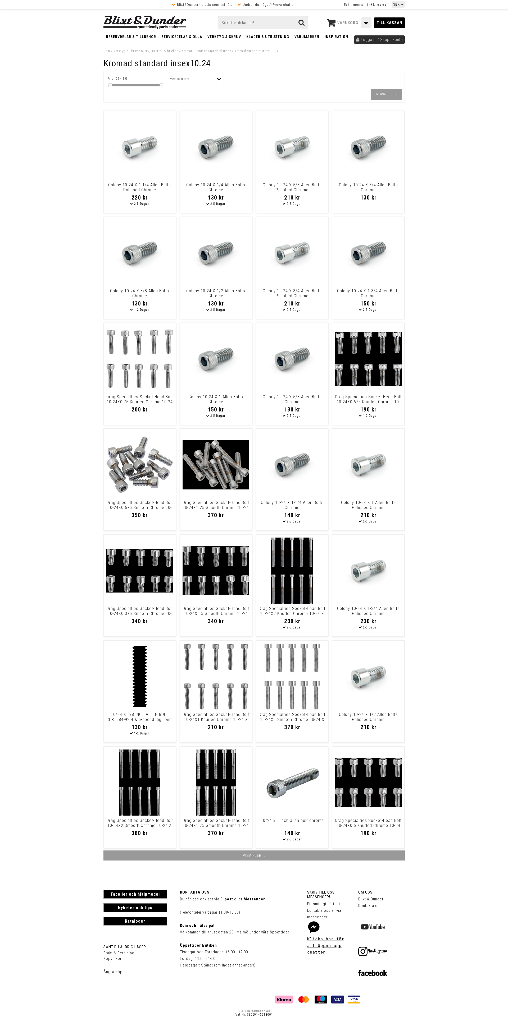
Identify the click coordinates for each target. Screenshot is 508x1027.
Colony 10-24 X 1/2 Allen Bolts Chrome (215, 293)
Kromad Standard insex (213, 51)
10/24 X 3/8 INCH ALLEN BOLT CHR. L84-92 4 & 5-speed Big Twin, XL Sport (139, 719)
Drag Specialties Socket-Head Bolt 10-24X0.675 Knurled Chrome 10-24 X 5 (368, 401)
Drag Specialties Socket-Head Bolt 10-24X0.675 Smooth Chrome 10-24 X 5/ (139, 507)
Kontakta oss (370, 905)
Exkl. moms (353, 5)
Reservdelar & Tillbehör (131, 37)
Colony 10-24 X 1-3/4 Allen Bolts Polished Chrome (368, 611)
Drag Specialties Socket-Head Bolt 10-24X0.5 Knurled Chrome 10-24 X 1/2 (368, 825)
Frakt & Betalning (118, 953)
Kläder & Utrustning (267, 37)
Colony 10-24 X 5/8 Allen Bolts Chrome (292, 399)
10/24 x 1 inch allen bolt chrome (292, 820)
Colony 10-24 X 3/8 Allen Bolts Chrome (139, 293)
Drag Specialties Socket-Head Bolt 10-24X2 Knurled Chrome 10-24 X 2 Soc (292, 613)
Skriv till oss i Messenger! (322, 894)
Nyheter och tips (135, 907)
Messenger (254, 899)
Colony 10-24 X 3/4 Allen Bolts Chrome (368, 187)
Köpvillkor (112, 958)
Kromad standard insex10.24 (256, 51)
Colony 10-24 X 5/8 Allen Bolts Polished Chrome (292, 187)
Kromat (187, 51)
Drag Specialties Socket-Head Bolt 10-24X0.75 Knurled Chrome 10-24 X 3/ (139, 401)
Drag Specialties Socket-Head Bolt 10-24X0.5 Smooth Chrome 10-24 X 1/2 (216, 613)
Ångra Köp (113, 971)
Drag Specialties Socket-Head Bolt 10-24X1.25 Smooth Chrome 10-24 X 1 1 (216, 507)
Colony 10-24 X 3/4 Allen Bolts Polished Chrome (292, 293)
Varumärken (306, 37)
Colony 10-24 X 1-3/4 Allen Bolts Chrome (368, 293)
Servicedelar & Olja (181, 37)
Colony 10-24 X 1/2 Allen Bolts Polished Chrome (368, 717)
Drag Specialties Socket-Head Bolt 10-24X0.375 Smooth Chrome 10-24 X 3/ (139, 613)
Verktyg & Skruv (224, 37)
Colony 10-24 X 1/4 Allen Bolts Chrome (215, 187)
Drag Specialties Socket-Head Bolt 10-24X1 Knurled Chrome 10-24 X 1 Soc (216, 719)
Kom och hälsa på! (197, 925)
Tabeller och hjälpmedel (135, 894)
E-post (226, 899)
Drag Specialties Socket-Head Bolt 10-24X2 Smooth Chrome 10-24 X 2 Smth (139, 825)
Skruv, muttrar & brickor (159, 51)
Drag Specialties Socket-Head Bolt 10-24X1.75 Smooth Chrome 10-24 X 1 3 (216, 825)
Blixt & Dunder (371, 899)
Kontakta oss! (195, 892)
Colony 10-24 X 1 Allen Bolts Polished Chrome (368, 505)
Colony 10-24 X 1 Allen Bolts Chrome (215, 399)
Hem (106, 51)
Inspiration (336, 37)
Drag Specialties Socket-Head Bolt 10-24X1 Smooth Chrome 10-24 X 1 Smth (292, 719)
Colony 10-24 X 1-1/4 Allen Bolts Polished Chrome (139, 187)
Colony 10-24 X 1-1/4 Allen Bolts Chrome (292, 505)
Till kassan (389, 22)
